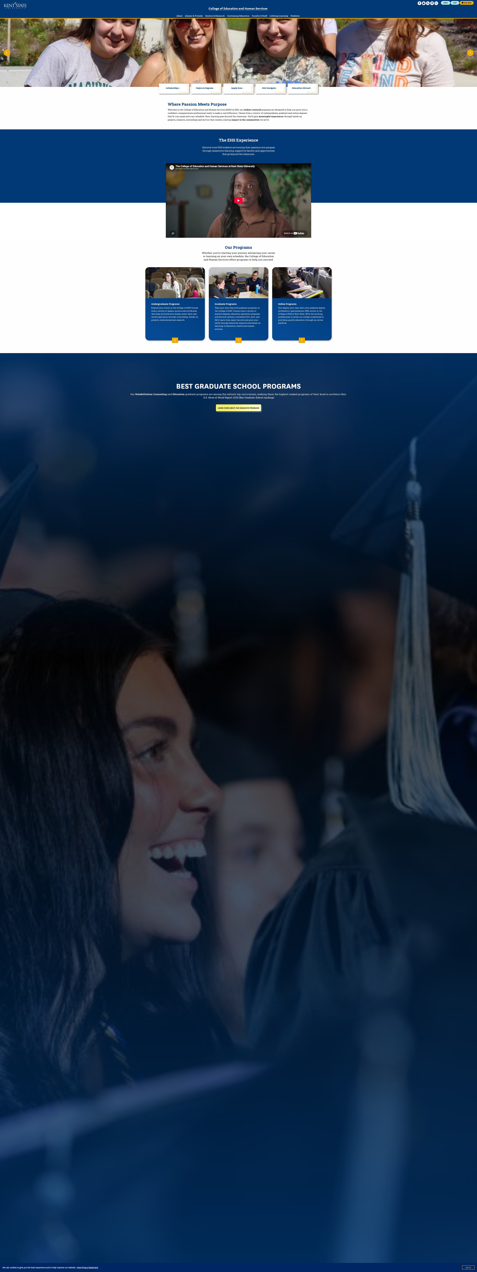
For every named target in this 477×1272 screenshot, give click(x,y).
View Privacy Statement (87, 1267)
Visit (455, 2)
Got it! (468, 1267)
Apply (445, 2)
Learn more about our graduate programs (238, 407)
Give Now (467, 2)
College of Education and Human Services (238, 8)
